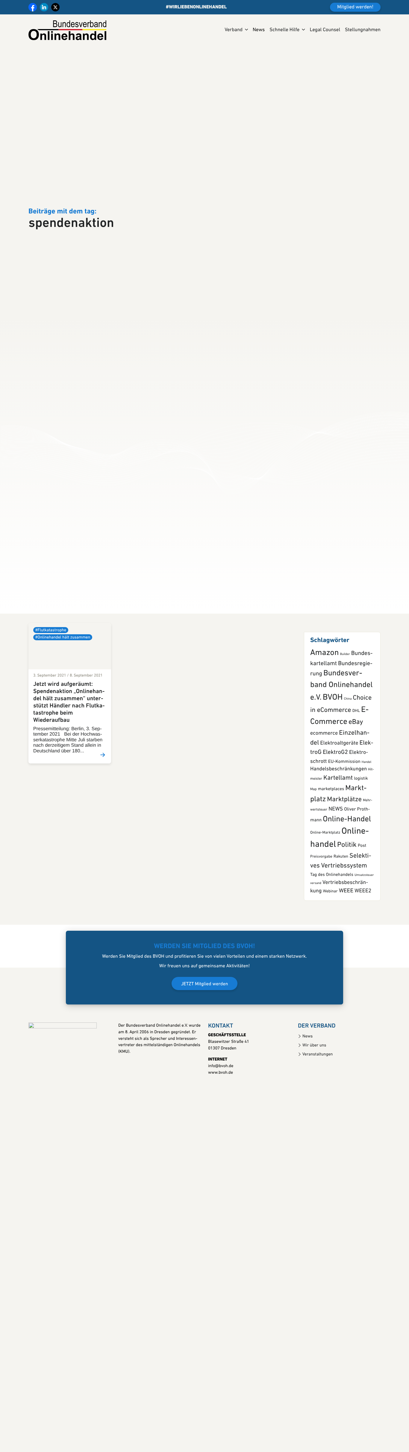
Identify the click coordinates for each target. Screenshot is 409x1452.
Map (313, 843)
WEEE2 (363, 945)
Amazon (324, 707)
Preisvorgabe (321, 911)
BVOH (333, 752)
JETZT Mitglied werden (204, 1038)
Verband (234, 30)
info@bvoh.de (220, 1120)
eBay (356, 776)
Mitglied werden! (355, 7)
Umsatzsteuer (364, 929)
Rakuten (341, 911)
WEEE (346, 945)
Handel (366, 816)
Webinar (330, 946)
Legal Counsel (325, 30)
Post (362, 900)
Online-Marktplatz (325, 887)
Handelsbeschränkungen (338, 823)
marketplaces (331, 843)
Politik (347, 899)
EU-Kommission (344, 816)
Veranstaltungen (317, 1109)
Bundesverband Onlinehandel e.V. (341, 740)
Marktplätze (344, 853)
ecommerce (324, 787)
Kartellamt (338, 832)
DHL (356, 765)
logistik (361, 833)
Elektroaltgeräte (339, 797)
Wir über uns (314, 1100)
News (259, 30)
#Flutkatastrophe (50, 684)
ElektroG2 (335, 807)
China (348, 753)
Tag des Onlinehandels (331, 929)
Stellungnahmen (363, 30)
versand (315, 937)
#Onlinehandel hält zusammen (62, 691)
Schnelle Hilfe (284, 30)
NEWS (335, 864)
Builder (345, 708)
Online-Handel (347, 874)
